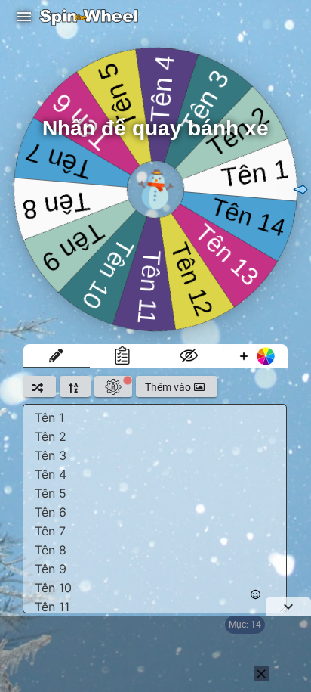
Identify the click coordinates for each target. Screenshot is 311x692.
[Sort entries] (75, 386)
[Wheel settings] (113, 386)
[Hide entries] (189, 356)
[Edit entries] (56, 356)
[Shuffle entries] (39, 386)
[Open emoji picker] (255, 594)
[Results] (123, 356)
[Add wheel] (255, 356)
